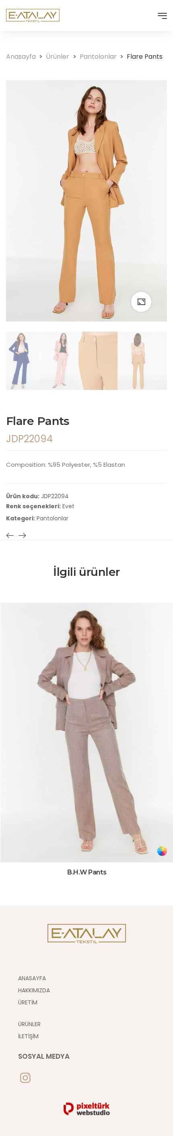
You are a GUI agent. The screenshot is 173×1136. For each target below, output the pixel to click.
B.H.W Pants (86, 872)
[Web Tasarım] (86, 1108)
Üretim (27, 1002)
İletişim (28, 1036)
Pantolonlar (102, 56)
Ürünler (61, 56)
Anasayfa (24, 56)
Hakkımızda (34, 990)
